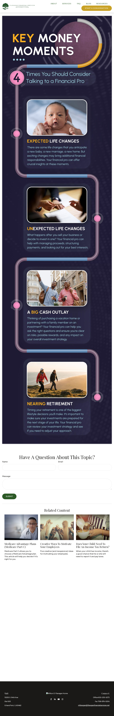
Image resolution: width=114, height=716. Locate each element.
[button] (54, 4)
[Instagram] (62, 699)
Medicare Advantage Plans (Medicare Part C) (20, 545)
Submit (9, 496)
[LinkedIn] (54, 699)
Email (60, 462)
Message (6, 476)
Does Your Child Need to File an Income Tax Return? (92, 545)
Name (5, 462)
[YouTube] (58, 699)
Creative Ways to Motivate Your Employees (55, 545)
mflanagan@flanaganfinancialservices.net (94, 705)
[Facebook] (51, 699)
